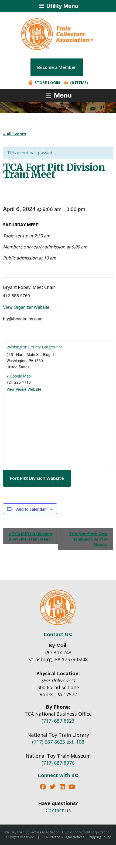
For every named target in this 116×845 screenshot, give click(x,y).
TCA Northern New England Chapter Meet (88, 539)
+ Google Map (18, 376)
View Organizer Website (26, 307)
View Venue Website (23, 389)
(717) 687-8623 (58, 721)
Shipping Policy (99, 837)
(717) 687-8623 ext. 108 (58, 742)
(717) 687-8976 (58, 763)
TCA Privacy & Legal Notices (63, 837)
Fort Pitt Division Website (37, 478)
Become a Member (56, 67)
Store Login (46, 82)
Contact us (58, 810)
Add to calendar (31, 509)
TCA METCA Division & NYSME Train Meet (30, 536)
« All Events (14, 133)
